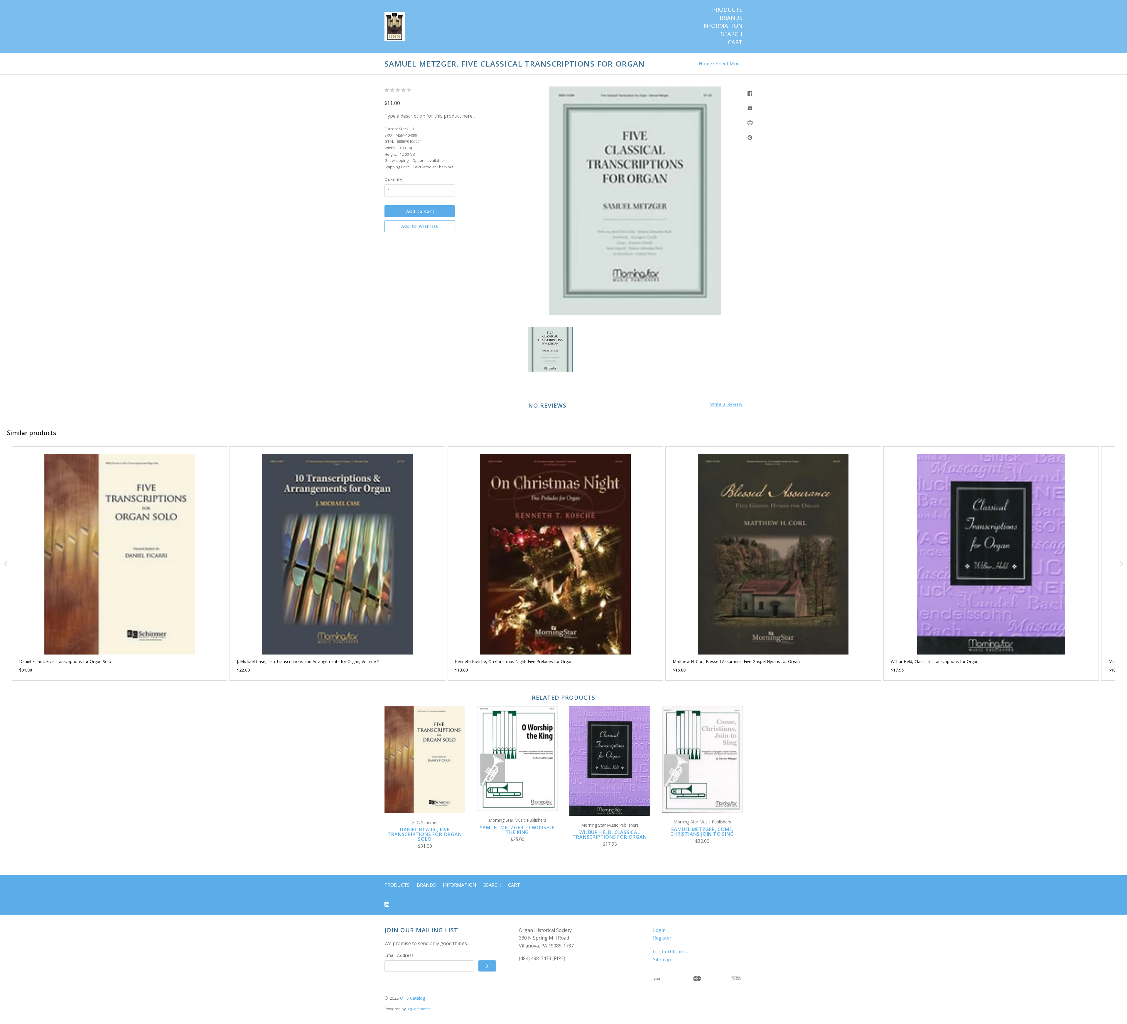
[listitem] (119, 563)
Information (722, 26)
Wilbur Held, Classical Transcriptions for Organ (610, 834)
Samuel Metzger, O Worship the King (517, 829)
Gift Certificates (670, 951)
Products (727, 9)
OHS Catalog (412, 998)
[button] (6, 563)
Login (659, 930)
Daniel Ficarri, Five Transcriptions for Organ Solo (425, 834)
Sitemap (662, 959)
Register (662, 938)
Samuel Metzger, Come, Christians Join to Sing (702, 831)
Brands (731, 18)
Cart (735, 42)
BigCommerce (418, 1008)
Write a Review (726, 404)
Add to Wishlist (419, 226)
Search (732, 34)
